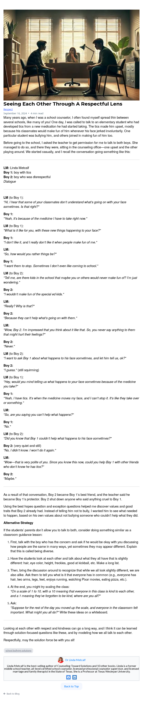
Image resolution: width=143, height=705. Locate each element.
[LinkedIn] (74, 677)
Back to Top (71, 686)
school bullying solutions (18, 650)
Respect (8, 109)
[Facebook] (68, 677)
